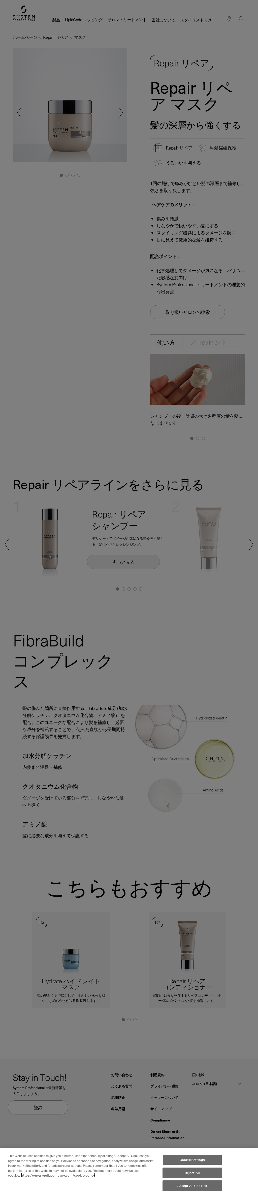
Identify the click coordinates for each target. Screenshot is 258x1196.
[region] (129, 1172)
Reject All (192, 1172)
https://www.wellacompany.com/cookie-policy (58, 1175)
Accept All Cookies (192, 1185)
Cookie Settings (192, 1159)
